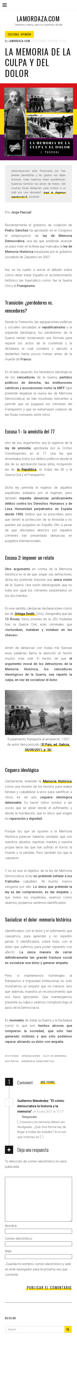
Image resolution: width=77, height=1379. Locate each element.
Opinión (26, 34)
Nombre (11, 1226)
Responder (29, 1117)
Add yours (48, 1082)
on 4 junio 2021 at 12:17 (48, 1111)
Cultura (13, 34)
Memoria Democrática (38, 1061)
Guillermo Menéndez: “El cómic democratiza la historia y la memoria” (40, 1106)
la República (26, 469)
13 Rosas (13, 1056)
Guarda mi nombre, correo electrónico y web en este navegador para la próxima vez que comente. (38, 1269)
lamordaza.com (38, 18)
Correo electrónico (18, 1238)
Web (8, 1251)
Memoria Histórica (57, 781)
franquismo (31, 1056)
